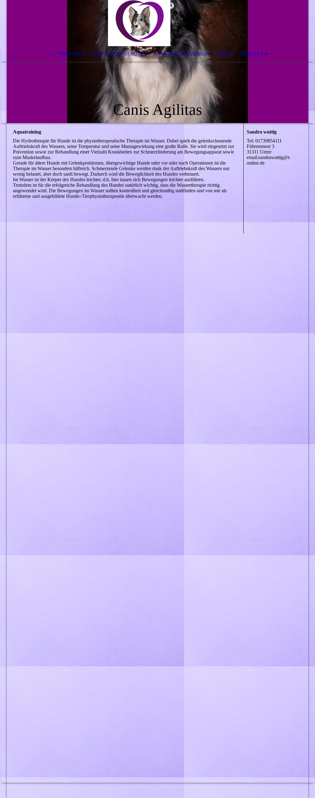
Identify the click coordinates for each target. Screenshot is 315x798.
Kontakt (251, 53)
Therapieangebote (118, 53)
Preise (224, 53)
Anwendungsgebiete (181, 53)
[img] (157, 61)
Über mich (72, 53)
